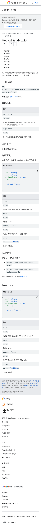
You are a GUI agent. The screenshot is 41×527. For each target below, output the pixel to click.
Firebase (5, 500)
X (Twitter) (6, 474)
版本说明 (5, 429)
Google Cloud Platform (10, 503)
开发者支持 (6, 433)
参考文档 (8, 36)
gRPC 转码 (14, 97)
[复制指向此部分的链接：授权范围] (13, 253)
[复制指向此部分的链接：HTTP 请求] (15, 82)
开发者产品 (6, 426)
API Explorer (6, 457)
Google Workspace (14, 33)
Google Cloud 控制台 (9, 454)
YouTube (5, 478)
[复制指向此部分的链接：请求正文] (13, 144)
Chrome (5, 496)
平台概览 (5, 422)
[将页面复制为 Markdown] (11, 44)
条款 (3, 516)
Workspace (24, 2)
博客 (3, 467)
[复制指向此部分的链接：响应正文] (13, 155)
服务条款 (5, 437)
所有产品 (5, 507)
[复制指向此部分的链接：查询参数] (13, 103)
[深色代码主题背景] (37, 171)
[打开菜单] (3, 2)
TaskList (18, 184)
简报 (3, 471)
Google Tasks (9, 9)
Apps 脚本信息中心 (8, 450)
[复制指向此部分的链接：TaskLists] (15, 285)
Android (5, 492)
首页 (3, 33)
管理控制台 (6, 446)
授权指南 (23, 277)
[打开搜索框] (32, 2)
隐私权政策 (11, 516)
